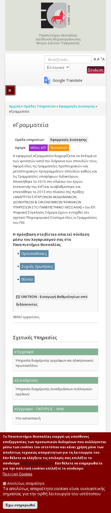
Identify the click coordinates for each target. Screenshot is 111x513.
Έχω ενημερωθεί (20, 505)
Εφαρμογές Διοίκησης (68, 140)
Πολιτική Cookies (17, 474)
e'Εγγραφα (23, 351)
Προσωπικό (58, 147)
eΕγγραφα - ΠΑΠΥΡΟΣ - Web (39, 408)
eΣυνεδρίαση (26, 380)
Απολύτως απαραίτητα (25, 483)
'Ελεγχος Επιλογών (36, 463)
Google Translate (67, 80)
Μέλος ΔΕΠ (38, 147)
